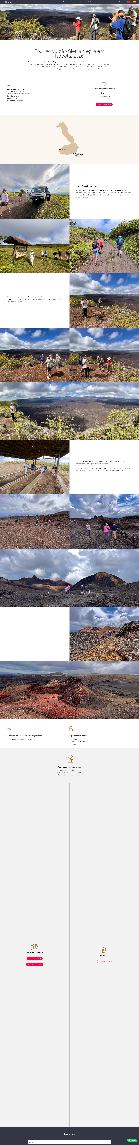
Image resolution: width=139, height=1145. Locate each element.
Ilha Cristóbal (89, 2)
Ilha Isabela (98, 2)
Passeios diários (67, 2)
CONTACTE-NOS (103, 104)
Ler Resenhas (103, 961)
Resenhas (113, 2)
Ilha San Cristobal (34, 964)
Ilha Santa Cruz (78, 2)
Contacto (121, 2)
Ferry (106, 2)
